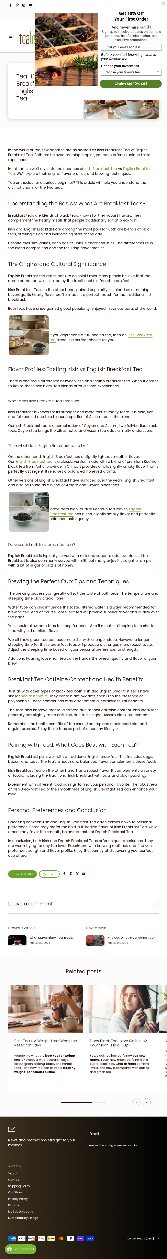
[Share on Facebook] (64, 873)
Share (52, 874)
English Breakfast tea (34, 461)
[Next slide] (147, 1102)
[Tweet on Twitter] (77, 873)
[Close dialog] (163, 4)
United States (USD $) (141, 1238)
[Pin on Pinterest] (70, 873)
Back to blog (24, 874)
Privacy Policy (18, 1199)
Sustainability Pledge (23, 1218)
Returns (13, 1205)
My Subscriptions (20, 1211)
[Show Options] (158, 72)
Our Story (15, 1192)
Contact (14, 1180)
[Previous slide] (136, 1102)
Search (13, 1173)
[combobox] (130, 72)
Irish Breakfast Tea (101, 168)
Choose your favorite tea (120, 66)
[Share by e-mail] (83, 873)
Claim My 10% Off (130, 83)
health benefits (34, 696)
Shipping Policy (19, 1186)
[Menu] (10, 36)
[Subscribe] (156, 1134)
